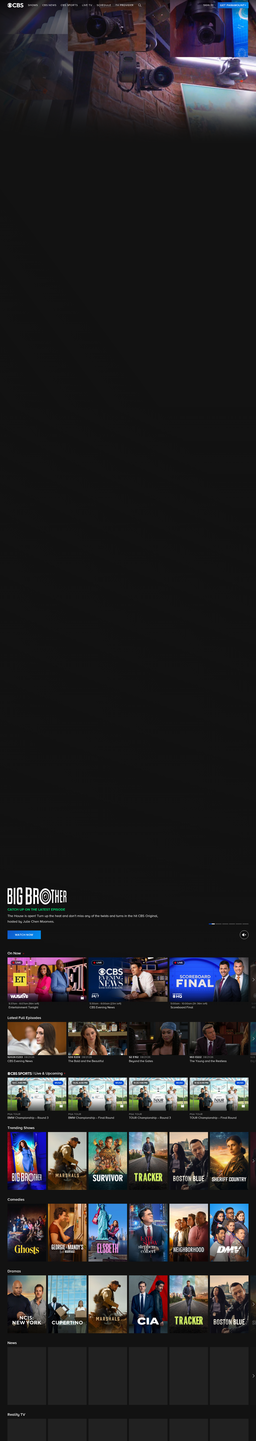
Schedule (104, 5)
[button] (47, 985)
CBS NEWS (49, 5)
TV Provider (124, 5)
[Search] (139, 5)
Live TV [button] (87, 5)
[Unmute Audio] (244, 934)
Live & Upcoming (48, 1073)
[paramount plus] (15, 5)
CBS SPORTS (69, 5)
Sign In (208, 5)
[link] (233, 5)
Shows (33, 5)
